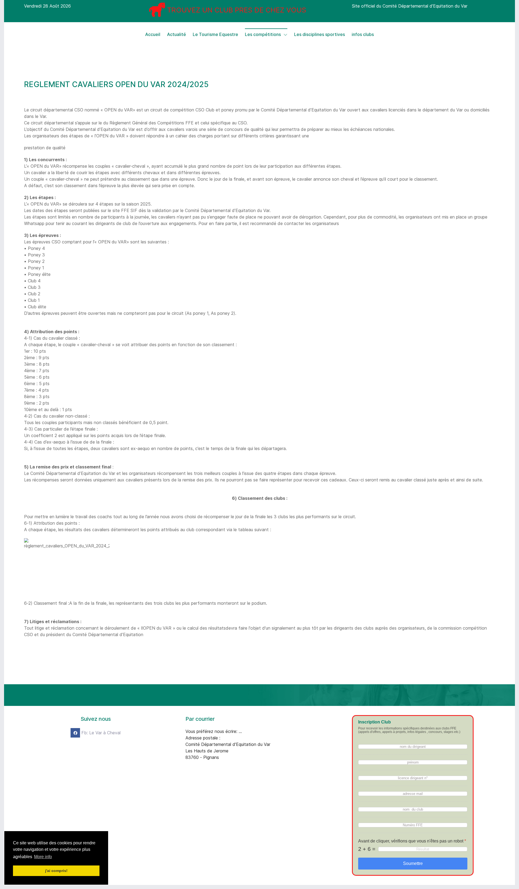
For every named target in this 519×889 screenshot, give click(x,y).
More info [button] (43, 856)
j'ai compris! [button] (56, 870)
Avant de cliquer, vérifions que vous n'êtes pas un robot (412, 841)
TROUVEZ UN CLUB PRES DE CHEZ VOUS (236, 10)
